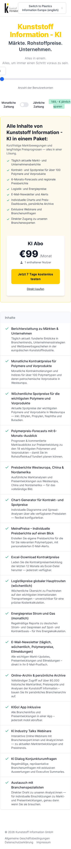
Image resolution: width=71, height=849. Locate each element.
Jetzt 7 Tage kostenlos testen (35, 276)
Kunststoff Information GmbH (34, 832)
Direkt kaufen (35, 289)
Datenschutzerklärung (19, 842)
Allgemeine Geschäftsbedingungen (27, 838)
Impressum (43, 842)
